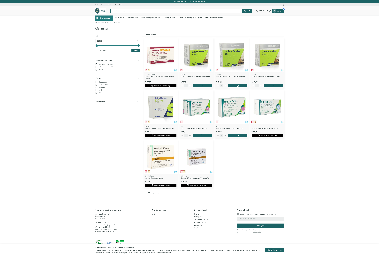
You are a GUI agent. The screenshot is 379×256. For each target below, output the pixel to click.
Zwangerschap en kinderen (214, 17)
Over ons (197, 214)
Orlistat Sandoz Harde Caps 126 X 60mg (195, 76)
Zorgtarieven (198, 228)
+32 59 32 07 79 (107, 223)
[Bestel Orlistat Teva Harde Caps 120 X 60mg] (202, 135)
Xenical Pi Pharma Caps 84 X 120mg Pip (195, 178)
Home (97, 22)
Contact (97, 5)
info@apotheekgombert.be (114, 225)
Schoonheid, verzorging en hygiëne (190, 17)
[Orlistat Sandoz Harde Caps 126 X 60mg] (196, 55)
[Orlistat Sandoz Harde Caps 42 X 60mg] (232, 55)
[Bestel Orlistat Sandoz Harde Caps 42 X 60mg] (238, 85)
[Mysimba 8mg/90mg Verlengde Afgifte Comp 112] (161, 55)
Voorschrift (118, 5)
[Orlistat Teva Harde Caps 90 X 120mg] (267, 107)
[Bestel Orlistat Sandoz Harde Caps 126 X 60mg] (202, 85)
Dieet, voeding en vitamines (150, 17)
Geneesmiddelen (132, 17)
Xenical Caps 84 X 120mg (154, 178)
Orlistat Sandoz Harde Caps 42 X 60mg (230, 76)
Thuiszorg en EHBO (169, 17)
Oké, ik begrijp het (274, 250)
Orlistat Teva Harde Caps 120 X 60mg (194, 128)
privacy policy (257, 232)
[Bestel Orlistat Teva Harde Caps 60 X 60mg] (238, 135)
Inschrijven (261, 225)
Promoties (120, 17)
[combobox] (176, 11)
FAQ (153, 214)
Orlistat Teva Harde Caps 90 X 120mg (265, 128)
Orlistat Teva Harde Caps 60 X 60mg (229, 128)
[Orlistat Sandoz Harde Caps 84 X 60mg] (267, 55)
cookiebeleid (166, 252)
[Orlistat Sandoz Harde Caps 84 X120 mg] (161, 107)
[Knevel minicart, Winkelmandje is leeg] (274, 11)
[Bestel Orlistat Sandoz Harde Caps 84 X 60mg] (273, 85)
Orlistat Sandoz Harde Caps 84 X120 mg (159, 128)
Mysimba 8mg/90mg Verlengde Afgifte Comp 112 (159, 77)
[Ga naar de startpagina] (100, 11)
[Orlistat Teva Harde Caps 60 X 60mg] (232, 107)
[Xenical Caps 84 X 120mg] (161, 157)
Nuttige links (198, 217)
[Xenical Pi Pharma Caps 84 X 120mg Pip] (196, 157)
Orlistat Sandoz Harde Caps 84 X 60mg (266, 76)
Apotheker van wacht (201, 222)
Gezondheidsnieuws (107, 5)
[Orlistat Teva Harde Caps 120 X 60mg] (196, 107)
